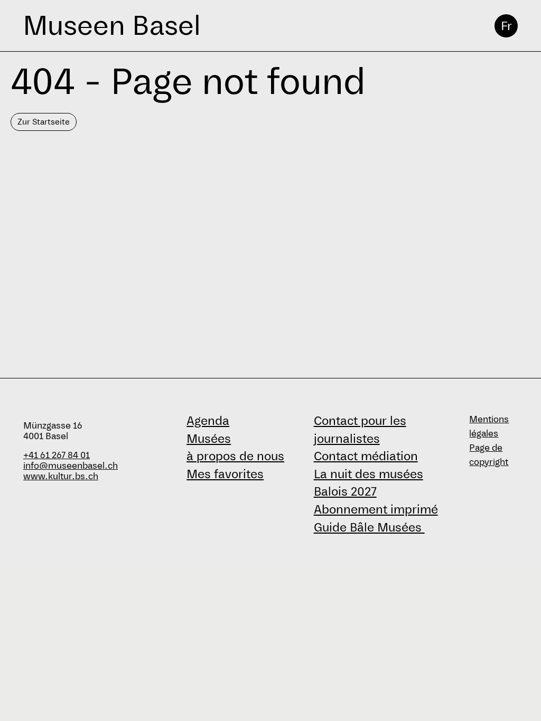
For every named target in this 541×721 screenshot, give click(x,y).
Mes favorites (225, 474)
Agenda (207, 420)
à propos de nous (235, 456)
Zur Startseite (43, 122)
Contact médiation (366, 456)
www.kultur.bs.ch (60, 476)
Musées (208, 438)
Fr (506, 25)
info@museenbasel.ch (70, 465)
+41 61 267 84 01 (56, 455)
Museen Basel (112, 25)
